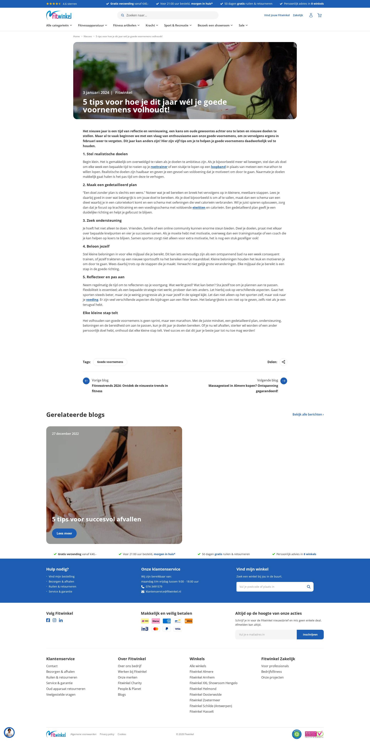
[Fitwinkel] (56, 734)
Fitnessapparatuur (91, 25)
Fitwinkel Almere (201, 671)
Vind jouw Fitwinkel (277, 15)
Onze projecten (272, 677)
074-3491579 (154, 586)
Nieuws (88, 36)
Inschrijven (310, 634)
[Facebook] (48, 620)
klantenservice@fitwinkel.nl (163, 591)
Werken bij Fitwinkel (132, 671)
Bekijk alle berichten (307, 414)
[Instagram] (54, 620)
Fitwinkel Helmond (203, 689)
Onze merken (127, 677)
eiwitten (199, 207)
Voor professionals (275, 666)
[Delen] (283, 362)
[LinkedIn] (61, 620)
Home (76, 36)
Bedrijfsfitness (271, 671)
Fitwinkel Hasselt (202, 711)
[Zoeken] (309, 587)
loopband (218, 167)
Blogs (122, 694)
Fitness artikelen (124, 25)
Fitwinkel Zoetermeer (205, 700)
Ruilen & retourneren (62, 586)
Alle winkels (198, 666)
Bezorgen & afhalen (61, 581)
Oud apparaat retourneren (65, 689)
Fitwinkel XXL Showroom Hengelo (214, 683)
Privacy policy (107, 734)
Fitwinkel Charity (130, 683)
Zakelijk (298, 15)
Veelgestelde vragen (61, 694)
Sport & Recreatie (176, 25)
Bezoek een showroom (214, 25)
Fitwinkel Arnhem (202, 677)
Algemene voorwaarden (83, 734)
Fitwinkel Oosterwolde (206, 694)
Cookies (122, 734)
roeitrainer (159, 167)
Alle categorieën (57, 25)
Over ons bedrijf (129, 666)
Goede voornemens (110, 362)
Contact (52, 666)
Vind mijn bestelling (62, 576)
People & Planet (129, 689)
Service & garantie (60, 591)
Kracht (150, 25)
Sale (242, 25)
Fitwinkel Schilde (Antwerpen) (211, 706)
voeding (92, 300)
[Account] (311, 15)
